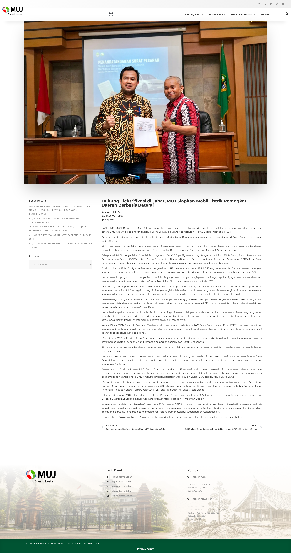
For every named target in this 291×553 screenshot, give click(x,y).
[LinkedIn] (271, 4)
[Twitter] (265, 4)
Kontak (265, 14)
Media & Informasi (242, 14)
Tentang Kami (193, 14)
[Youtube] (283, 4)
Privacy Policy (145, 549)
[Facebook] (259, 4)
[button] (111, 13)
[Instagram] (277, 4)
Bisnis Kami (216, 14)
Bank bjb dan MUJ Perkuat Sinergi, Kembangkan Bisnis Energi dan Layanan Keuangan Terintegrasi (59, 210)
